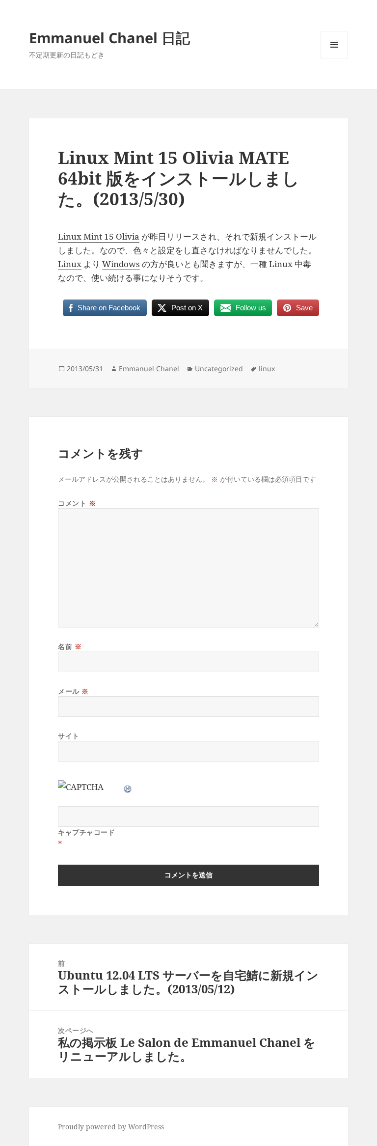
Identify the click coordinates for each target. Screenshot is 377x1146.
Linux (69, 264)
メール (73, 691)
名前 (69, 646)
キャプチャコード (86, 832)
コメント (77, 503)
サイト (69, 735)
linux (267, 368)
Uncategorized (219, 368)
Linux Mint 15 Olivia (98, 236)
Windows (121, 264)
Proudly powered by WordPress (111, 1126)
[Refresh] (128, 786)
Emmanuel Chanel (149, 368)
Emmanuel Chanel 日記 (109, 37)
